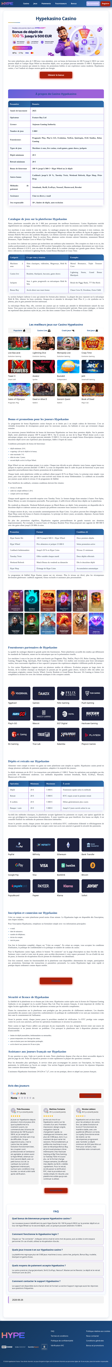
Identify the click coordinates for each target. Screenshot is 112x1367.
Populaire (18, 330)
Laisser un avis (90, 1095)
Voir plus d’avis (56, 1190)
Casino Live (42, 330)
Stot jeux (91, 330)
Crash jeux (66, 330)
